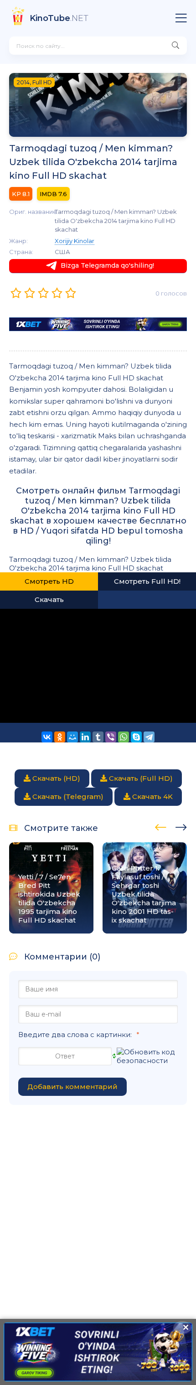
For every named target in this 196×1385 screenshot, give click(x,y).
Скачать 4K (151, 796)
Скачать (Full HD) (140, 778)
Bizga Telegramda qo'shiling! (107, 265)
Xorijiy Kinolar (74, 240)
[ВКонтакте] (46, 736)
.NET (59, 18)
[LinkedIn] (85, 736)
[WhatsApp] (123, 736)
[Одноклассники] (59, 736)
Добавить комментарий (72, 1086)
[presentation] (160, 825)
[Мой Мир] (72, 736)
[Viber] (110, 736)
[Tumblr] (98, 736)
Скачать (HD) (55, 778)
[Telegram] (149, 736)
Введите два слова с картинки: (75, 1034)
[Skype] (136, 736)
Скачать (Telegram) (67, 796)
